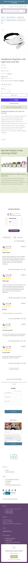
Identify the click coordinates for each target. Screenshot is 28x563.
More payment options (14, 103)
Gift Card (8, 483)
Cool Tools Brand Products (12, 479)
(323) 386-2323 (9, 512)
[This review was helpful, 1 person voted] (21, 269)
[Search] (23, 11)
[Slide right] (16, 56)
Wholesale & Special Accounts (13, 484)
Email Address (8, 392)
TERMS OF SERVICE (9, 437)
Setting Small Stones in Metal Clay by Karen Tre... (13, 175)
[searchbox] (8, 237)
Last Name (7, 401)
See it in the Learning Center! (14, 107)
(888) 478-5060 (9, 510)
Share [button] (4, 139)
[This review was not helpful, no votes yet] (24, 269)
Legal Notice (9, 540)
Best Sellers (8, 481)
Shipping (2, 78)
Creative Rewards (10, 471)
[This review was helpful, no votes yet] (21, 298)
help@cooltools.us (7, 531)
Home (3, 17)
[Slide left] (11, 56)
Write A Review (14, 230)
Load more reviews (14, 369)
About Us (8, 544)
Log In (7, 470)
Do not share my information (13, 542)
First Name (7, 397)
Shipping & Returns (10, 538)
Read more (5, 264)
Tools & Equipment (11, 17)
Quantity (3, 88)
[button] (2, 6)
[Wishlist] (22, 6)
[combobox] (14, 11)
